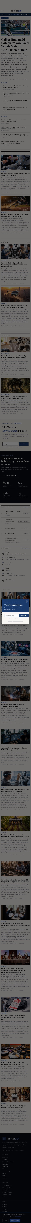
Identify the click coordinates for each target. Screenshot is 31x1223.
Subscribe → (24, 615)
